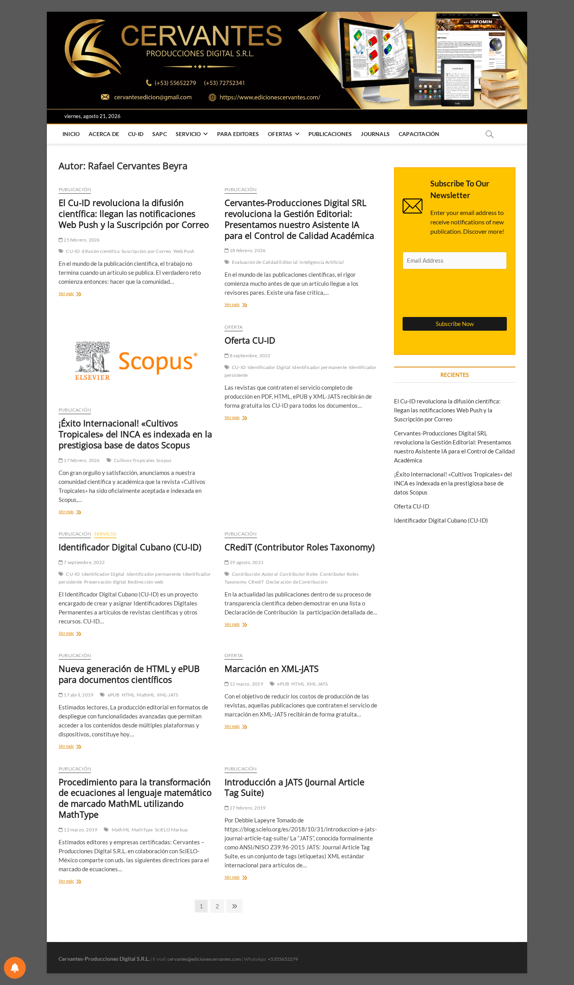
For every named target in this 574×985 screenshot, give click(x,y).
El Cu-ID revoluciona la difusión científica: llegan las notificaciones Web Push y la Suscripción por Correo (134, 213)
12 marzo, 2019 (246, 684)
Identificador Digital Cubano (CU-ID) (130, 547)
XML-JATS (167, 695)
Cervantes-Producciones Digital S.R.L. (104, 958)
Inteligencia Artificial (321, 262)
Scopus (163, 460)
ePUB (114, 695)
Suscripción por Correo (146, 251)
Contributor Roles (299, 574)
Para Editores (238, 134)
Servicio (188, 134)
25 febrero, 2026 (81, 240)
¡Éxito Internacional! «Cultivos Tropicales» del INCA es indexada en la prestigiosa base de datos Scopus (135, 434)
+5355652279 (283, 959)
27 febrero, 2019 (247, 808)
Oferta (234, 327)
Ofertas (280, 134)
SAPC (159, 134)
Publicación (75, 189)
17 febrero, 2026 (81, 460)
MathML (146, 695)
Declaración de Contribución (296, 582)
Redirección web (145, 582)
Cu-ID (135, 134)
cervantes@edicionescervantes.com (204, 959)
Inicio (71, 134)
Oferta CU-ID (250, 340)
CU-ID (73, 251)
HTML (128, 695)
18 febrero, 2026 (247, 250)
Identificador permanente (319, 367)
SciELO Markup (171, 830)
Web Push (184, 251)
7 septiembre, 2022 (84, 562)
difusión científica (100, 251)
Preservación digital (105, 582)
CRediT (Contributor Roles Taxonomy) (299, 547)
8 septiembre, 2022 (250, 355)
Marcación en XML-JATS (272, 668)
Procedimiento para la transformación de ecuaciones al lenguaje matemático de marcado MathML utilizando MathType (135, 798)
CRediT (256, 582)
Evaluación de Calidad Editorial (265, 262)
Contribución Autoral (255, 574)
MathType (142, 830)
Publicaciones (330, 134)
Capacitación (419, 134)
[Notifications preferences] (15, 968)
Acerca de (104, 134)
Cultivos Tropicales (134, 460)
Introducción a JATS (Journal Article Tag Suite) (294, 787)
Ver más (79, 294)
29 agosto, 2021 (246, 562)
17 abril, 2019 (78, 695)
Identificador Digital (269, 367)
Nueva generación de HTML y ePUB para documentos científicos (129, 674)
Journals (375, 134)
